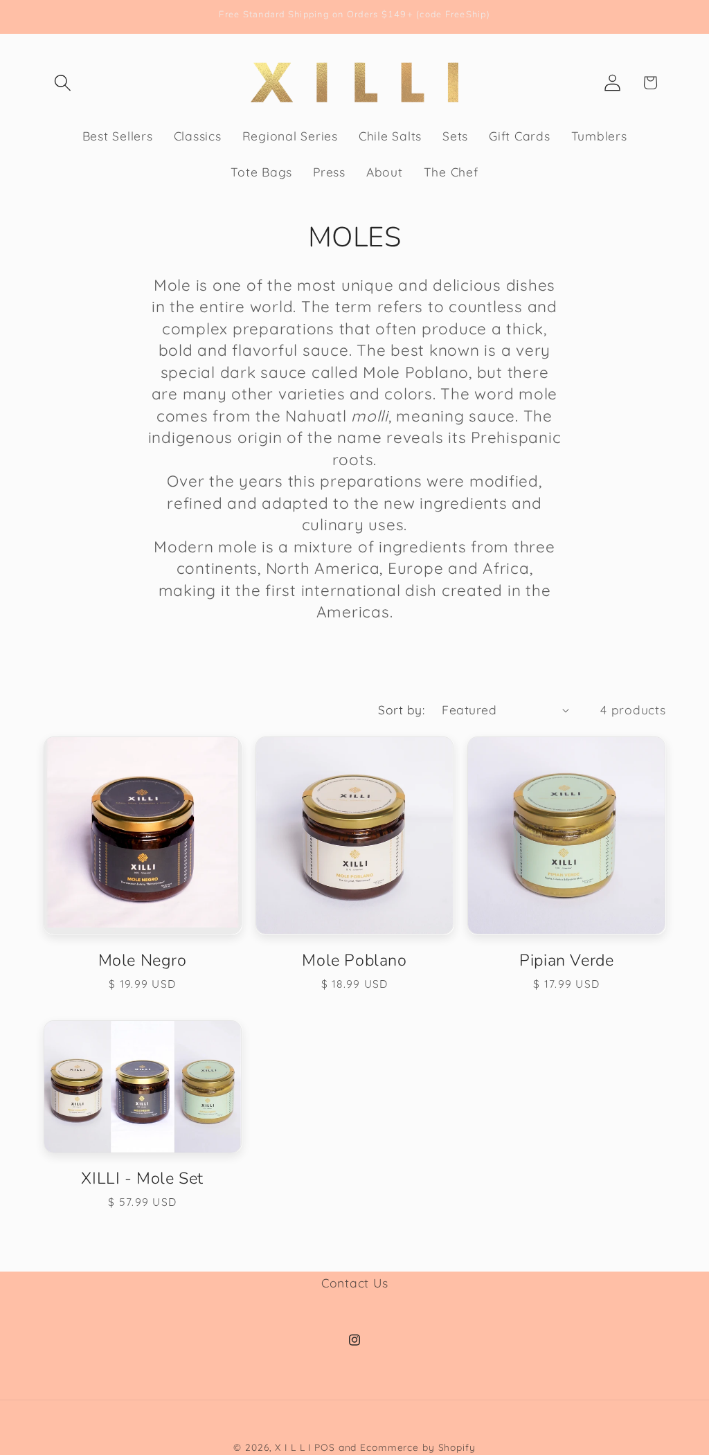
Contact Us (354, 1282)
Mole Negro (142, 960)
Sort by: (401, 709)
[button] (63, 83)
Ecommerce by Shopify (418, 1447)
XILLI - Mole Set (142, 1178)
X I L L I (293, 1447)
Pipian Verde (566, 960)
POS (324, 1447)
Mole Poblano (354, 960)
